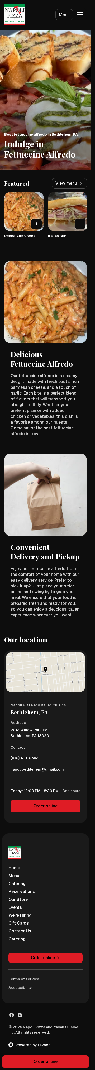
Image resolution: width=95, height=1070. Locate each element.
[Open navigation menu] (80, 14)
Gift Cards (18, 923)
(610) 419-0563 (25, 759)
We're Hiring (20, 915)
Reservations (21, 891)
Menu (64, 14)
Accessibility (20, 987)
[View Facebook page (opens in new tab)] (11, 1015)
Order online (46, 806)
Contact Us (19, 931)
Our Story (18, 899)
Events (15, 907)
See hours (71, 790)
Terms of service (23, 979)
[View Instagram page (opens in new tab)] (20, 1015)
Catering (17, 883)
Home (14, 868)
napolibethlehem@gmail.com (37, 770)
